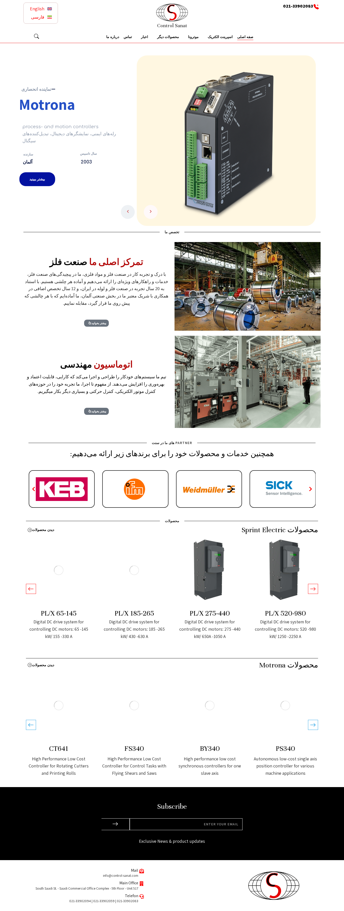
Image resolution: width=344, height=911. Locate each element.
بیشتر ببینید (37, 179)
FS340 (134, 749)
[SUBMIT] (115, 824)
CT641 (58, 749)
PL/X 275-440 (210, 613)
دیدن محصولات (43, 529)
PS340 (285, 749)
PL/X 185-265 (134, 613)
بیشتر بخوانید (98, 323)
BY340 (210, 749)
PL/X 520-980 (285, 613)
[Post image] (285, 570)
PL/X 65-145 (59, 613)
